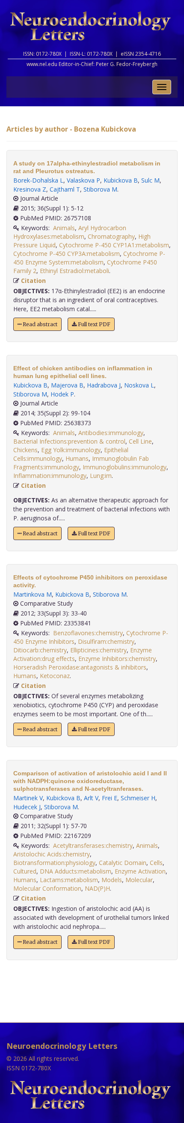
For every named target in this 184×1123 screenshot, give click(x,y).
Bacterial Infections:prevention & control (69, 441)
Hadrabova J (104, 385)
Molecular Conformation (47, 888)
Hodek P (62, 394)
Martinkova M (32, 594)
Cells (156, 863)
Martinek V (28, 798)
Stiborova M (100, 189)
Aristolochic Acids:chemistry (51, 854)
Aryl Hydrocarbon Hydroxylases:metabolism (69, 232)
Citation (33, 280)
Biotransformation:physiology (54, 863)
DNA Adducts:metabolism (75, 871)
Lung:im (101, 475)
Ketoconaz (55, 676)
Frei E (109, 798)
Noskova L (139, 385)
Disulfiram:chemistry (106, 641)
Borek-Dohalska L (38, 180)
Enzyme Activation (140, 871)
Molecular (139, 880)
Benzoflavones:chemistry (88, 633)
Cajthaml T (65, 189)
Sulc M (150, 180)
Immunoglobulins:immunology (124, 467)
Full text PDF (93, 324)
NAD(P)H (97, 888)
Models (111, 880)
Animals (64, 228)
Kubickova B (121, 180)
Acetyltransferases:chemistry (93, 845)
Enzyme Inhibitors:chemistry (117, 659)
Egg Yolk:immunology (71, 450)
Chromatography (111, 236)
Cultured (24, 871)
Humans (77, 458)
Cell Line (140, 441)
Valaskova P (83, 180)
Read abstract (39, 324)
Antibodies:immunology (110, 433)
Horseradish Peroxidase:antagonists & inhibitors (79, 667)
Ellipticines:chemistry (98, 650)
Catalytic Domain (122, 863)
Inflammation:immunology (49, 475)
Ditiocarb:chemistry (40, 650)
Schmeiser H (138, 798)
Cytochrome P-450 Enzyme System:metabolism (89, 257)
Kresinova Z (29, 189)
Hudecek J (27, 807)
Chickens (25, 450)
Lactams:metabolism (69, 880)
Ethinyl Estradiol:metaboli (74, 271)
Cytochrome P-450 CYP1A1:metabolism (114, 245)
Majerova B (67, 385)
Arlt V (91, 798)
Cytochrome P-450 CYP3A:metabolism (66, 253)
